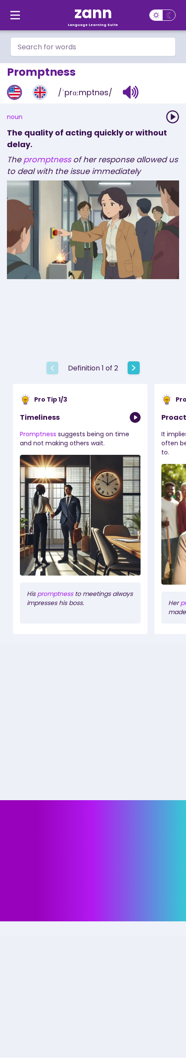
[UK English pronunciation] (40, 92)
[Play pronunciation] (172, 116)
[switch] (162, 15)
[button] (131, 92)
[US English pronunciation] (14, 92)
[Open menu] (15, 15)
